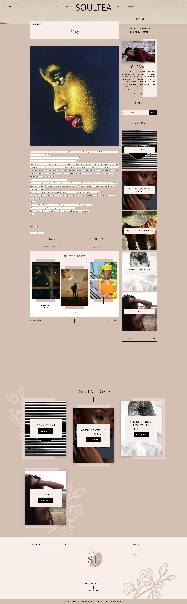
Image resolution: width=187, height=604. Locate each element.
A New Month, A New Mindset (139, 231)
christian (47, 246)
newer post (36, 320)
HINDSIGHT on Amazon (139, 28)
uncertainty (55, 246)
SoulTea (93, 7)
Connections (139, 150)
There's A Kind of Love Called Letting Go (139, 271)
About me (69, 7)
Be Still (139, 311)
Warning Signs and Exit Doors (139, 190)
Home (58, 7)
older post (112, 320)
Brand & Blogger (101, 601)
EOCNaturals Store (139, 32)
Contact (130, 7)
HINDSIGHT (118, 7)
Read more (46, 431)
